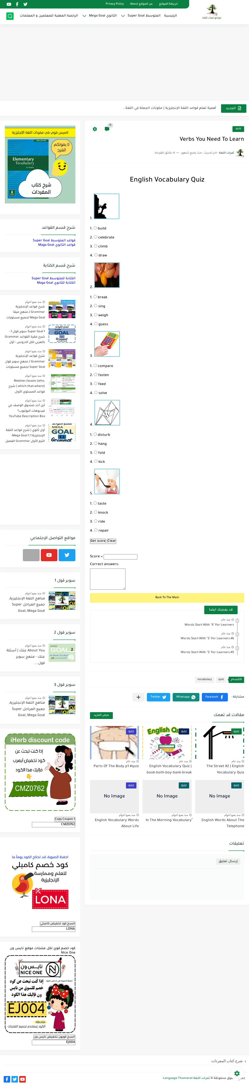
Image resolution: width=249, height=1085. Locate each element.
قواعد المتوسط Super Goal (54, 241)
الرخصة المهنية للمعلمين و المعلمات (49, 16)
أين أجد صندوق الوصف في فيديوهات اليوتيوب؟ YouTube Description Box (26, 411)
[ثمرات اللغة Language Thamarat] (212, 11)
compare (105, 366)
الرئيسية (170, 16)
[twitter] (25, 4)
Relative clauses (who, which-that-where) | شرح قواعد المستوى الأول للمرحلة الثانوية (27, 387)
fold (101, 453)
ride (101, 522)
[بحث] (10, 16)
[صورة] (62, 309)
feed (101, 384)
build (101, 229)
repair (103, 531)
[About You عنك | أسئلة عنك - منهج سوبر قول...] (62, 653)
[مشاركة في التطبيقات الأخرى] (138, 697)
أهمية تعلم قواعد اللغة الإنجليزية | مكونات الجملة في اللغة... (169, 108)
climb (102, 247)
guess (103, 325)
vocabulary (204, 679)
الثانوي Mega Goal (103, 16)
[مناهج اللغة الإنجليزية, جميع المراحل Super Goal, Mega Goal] (62, 601)
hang (102, 444)
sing (101, 307)
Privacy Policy (115, 4)
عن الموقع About (141, 4)
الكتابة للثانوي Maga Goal (56, 283)
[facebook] (17, 4)
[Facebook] (31, 555)
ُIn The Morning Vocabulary (169, 820)
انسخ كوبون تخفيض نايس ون (54, 1037)
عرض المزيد (101, 715)
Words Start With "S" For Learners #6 (207, 638)
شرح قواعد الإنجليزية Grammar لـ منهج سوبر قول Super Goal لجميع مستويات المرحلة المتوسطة (25, 362)
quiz (238, 129)
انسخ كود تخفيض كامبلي (57, 924)
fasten (103, 375)
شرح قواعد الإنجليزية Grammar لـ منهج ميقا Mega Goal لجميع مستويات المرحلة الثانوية (25, 313)
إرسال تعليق (228, 861)
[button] (215, 697)
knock (102, 513)
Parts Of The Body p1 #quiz (116, 767)
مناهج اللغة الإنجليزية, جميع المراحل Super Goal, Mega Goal (27, 605)
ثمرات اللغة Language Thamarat (186, 1078)
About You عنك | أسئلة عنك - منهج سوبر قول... (26, 657)
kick (101, 462)
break (102, 298)
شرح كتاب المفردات (227, 1061)
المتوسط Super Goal (144, 16)
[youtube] (9, 4)
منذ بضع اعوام (232, 815)
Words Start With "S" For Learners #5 (207, 652)
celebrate (105, 238)
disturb (103, 435)
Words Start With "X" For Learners (209, 625)
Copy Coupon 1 (65, 819)
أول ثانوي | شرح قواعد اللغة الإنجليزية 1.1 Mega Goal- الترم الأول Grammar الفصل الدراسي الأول (25, 437)
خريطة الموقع (168, 4)
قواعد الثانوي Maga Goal (56, 245)
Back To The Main (167, 597)
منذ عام (225, 619)
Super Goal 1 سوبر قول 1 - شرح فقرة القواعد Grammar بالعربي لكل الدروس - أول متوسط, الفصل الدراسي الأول (25, 338)
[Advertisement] (124, 63)
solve (102, 393)
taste (101, 504)
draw (102, 256)
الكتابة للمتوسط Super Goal (53, 278)
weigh (102, 316)
